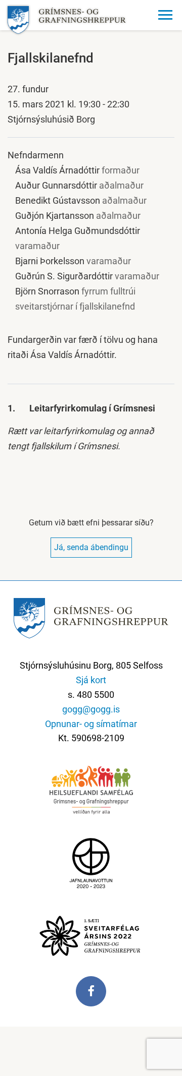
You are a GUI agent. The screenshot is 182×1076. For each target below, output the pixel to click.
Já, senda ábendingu (91, 547)
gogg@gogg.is (91, 709)
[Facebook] (91, 996)
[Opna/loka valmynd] (167, 15)
